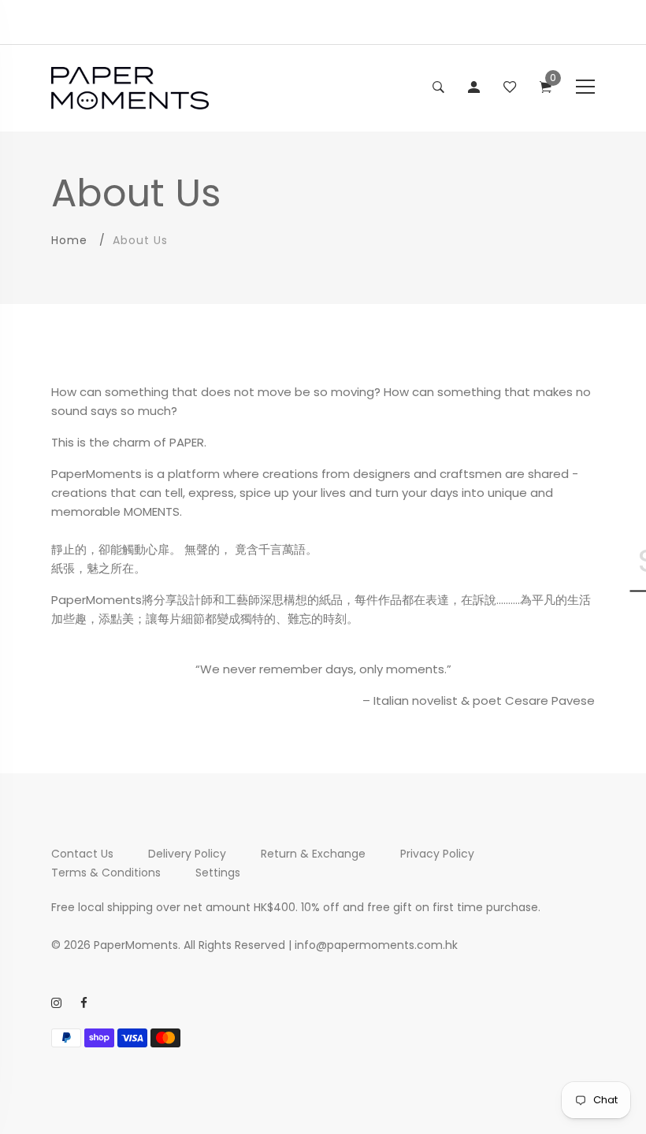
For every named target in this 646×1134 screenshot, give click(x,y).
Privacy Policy (437, 854)
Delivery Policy (187, 854)
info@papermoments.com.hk (376, 945)
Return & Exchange (313, 854)
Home (69, 240)
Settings (217, 872)
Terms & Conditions (106, 872)
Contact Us (82, 854)
